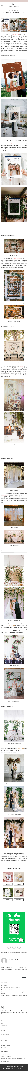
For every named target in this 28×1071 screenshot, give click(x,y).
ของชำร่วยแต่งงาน (5, 1040)
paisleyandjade (16, 701)
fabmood (16, 363)
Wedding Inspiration (14, 10)
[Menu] (2, 5)
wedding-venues (16, 445)
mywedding (16, 665)
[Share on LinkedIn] (20, 948)
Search (24, 977)
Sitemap (21, 1066)
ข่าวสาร (2, 1023)
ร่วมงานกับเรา (4, 1025)
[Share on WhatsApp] (8, 948)
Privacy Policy (16, 1066)
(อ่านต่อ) (10, 1014)
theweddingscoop (16, 744)
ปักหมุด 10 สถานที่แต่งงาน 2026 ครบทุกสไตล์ (10, 987)
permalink (14, 954)
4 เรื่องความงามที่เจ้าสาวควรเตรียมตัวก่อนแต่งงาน (21, 968)
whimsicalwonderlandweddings (16, 303)
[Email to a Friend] (15, 948)
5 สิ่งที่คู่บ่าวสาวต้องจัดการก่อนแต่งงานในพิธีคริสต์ (7, 968)
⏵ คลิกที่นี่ (8, 1061)
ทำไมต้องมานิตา (4, 1021)
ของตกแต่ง (3, 1043)
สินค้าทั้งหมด (3, 1047)
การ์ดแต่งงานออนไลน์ (5, 1045)
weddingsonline (16, 620)
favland (16, 490)
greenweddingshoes (16, 784)
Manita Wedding (20, 16)
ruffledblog (16, 850)
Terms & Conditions (9, 1066)
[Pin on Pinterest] (18, 948)
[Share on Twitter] (13, 948)
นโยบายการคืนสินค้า (5, 1028)
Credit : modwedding (14, 321)
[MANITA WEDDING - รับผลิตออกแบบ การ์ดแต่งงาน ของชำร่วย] (14, 5)
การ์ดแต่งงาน (4, 1038)
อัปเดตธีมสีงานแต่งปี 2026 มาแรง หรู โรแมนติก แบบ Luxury (13, 990)
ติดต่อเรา (3, 1030)
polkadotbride (16, 255)
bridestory (16, 546)
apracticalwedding (16, 814)
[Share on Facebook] (10, 948)
